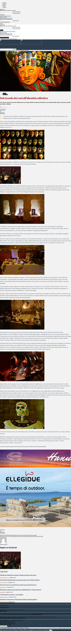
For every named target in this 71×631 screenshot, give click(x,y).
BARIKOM (10, 627)
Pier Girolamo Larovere (4, 577)
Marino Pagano (3, 107)
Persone (5, 2)
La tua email (16, 20)
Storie (4, 3)
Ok (50, 630)
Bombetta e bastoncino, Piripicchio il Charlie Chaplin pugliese (18, 599)
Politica (4, 7)
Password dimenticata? (5, 16)
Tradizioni (5, 94)
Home (1, 50)
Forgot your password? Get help (7, 31)
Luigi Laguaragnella (3, 582)
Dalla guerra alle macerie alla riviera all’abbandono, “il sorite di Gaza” (20, 589)
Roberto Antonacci (24, 627)
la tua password (16, 13)
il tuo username (16, 11)
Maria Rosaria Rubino (4, 597)
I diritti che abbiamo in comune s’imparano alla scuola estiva (18, 575)
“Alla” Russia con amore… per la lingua (11, 594)
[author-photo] (3, 543)
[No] (52, 630)
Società (8, 50)
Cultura (4, 5)
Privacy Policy (3, 17)
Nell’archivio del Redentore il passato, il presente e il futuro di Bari (20, 580)
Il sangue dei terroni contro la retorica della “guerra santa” (23, 535)
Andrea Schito (2, 592)
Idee (4, 6)
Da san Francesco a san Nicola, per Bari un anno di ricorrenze (18, 585)
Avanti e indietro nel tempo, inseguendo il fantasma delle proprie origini (26, 536)
